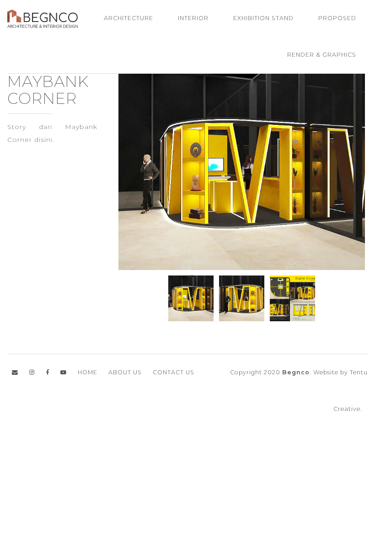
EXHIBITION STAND (263, 18)
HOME (87, 372)
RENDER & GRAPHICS (321, 54)
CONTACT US (173, 372)
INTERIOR (193, 18)
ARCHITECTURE (128, 18)
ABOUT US (125, 372)
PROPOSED (337, 18)
